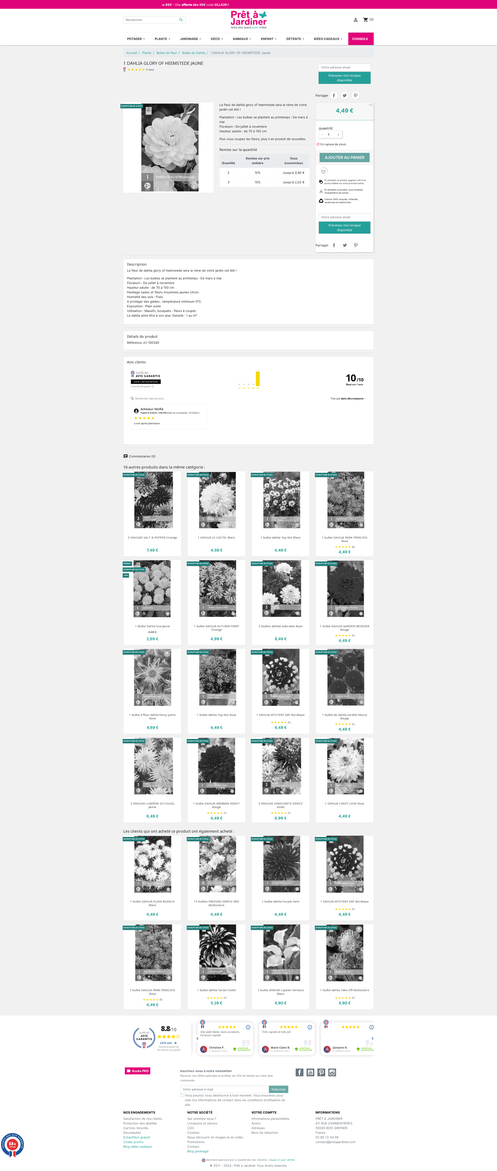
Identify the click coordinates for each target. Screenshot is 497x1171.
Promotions (195, 1142)
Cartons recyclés (135, 1128)
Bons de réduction (264, 1133)
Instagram (332, 1072)
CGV (190, 1128)
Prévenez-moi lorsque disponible (344, 78)
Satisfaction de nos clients (142, 1119)
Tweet (344, 95)
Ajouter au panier (344, 157)
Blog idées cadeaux (137, 1146)
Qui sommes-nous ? (201, 1119)
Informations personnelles (270, 1119)
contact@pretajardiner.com (335, 1142)
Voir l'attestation (146, 381)
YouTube (310, 1072)
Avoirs (256, 1123)
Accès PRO (137, 1071)
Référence (134, 343)
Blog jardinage (198, 1151)
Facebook (299, 1072)
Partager (334, 95)
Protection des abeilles (140, 1123)
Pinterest (355, 95)
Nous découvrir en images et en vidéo (215, 1137)
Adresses (258, 1128)
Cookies (193, 1133)
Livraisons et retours (202, 1123)
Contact (193, 1146)
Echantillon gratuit (136, 1137)
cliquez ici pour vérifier (281, 1159)
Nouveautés (132, 1133)
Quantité (326, 128)
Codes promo (133, 1142)
